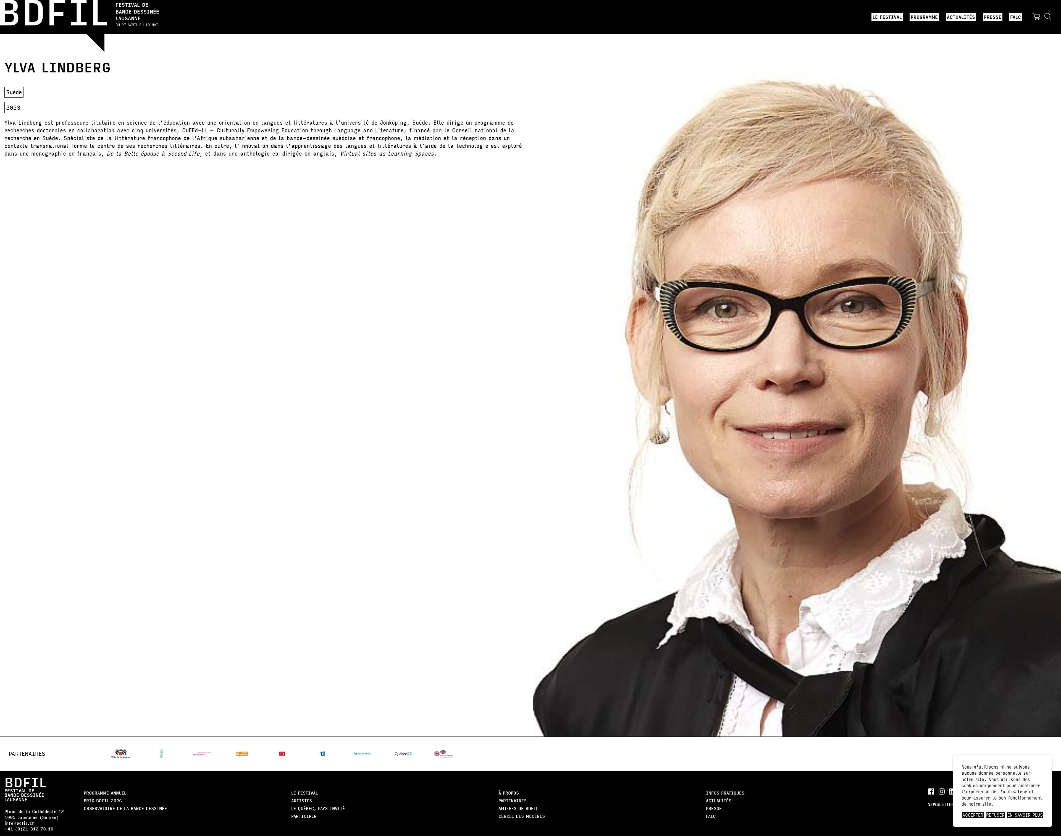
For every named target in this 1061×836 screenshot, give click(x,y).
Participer (304, 816)
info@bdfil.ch (19, 822)
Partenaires (512, 800)
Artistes (301, 800)
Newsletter (941, 804)
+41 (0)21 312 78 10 (28, 828)
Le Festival (887, 16)
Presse (992, 16)
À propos (508, 792)
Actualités (961, 16)
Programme (924, 16)
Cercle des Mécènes (521, 816)
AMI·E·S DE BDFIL (518, 808)
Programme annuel (105, 792)
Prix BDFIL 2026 (103, 800)
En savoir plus (1025, 815)
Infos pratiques (725, 792)
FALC (1015, 16)
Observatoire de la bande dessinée (125, 808)
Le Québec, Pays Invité (318, 808)
